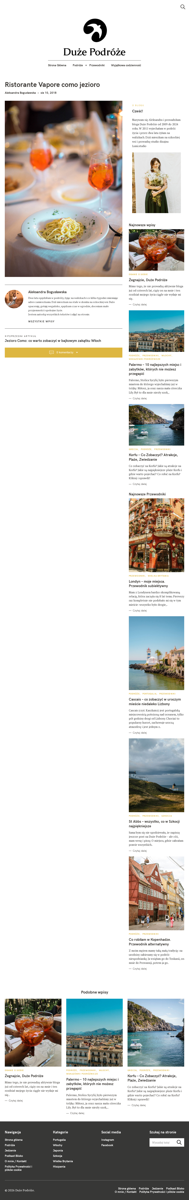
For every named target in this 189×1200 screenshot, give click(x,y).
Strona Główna (57, 65)
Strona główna (14, 1140)
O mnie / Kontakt (15, 1161)
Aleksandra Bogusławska (20, 92)
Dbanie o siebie (138, 274)
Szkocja (166, 816)
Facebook (107, 1145)
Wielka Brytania (158, 576)
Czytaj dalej (140, 304)
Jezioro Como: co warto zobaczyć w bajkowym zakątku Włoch (53, 340)
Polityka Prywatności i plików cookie (18, 1168)
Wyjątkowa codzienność (126, 65)
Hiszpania (59, 1166)
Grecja (133, 449)
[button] (95, 37)
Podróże (78, 65)
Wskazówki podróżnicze (145, 359)
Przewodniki (97, 65)
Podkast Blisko (14, 1156)
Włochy (166, 355)
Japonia (58, 1150)
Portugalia (149, 693)
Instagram (107, 1140)
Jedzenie (10, 1150)
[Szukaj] (183, 6)
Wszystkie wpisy (41, 321)
